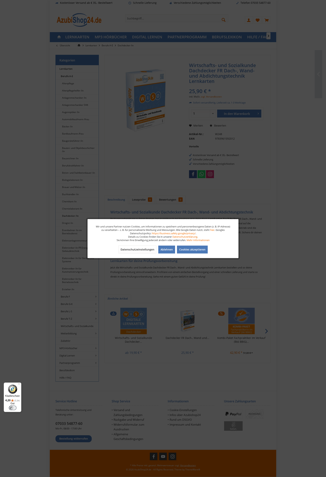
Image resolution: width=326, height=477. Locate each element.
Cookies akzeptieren (192, 249)
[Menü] (19, 385)
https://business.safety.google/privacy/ (174, 233)
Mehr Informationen (198, 240)
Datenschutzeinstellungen (137, 249)
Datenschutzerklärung (184, 236)
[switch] (12, 408)
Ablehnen (167, 249)
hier (212, 229)
